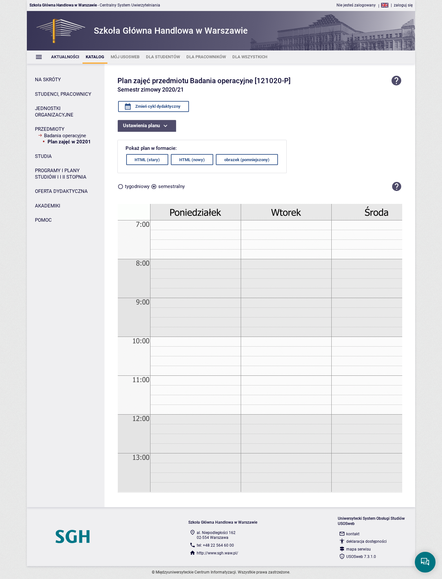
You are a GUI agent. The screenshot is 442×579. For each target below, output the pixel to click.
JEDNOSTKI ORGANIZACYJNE (54, 112)
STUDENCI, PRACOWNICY (63, 94)
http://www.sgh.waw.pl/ (217, 553)
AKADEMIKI (47, 206)
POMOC (43, 220)
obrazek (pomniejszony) (247, 159)
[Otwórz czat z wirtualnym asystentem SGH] (425, 562)
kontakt (352, 534)
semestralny (171, 186)
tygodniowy (137, 186)
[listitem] (65, 57)
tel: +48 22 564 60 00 (215, 545)
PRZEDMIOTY (49, 129)
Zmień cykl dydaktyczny (157, 106)
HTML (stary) (147, 159)
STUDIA (43, 156)
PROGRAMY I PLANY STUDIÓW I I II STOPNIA (60, 174)
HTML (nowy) (192, 159)
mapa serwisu (358, 549)
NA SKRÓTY (48, 80)
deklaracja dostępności (366, 541)
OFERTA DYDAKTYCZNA (61, 191)
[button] (396, 186)
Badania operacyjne (65, 136)
